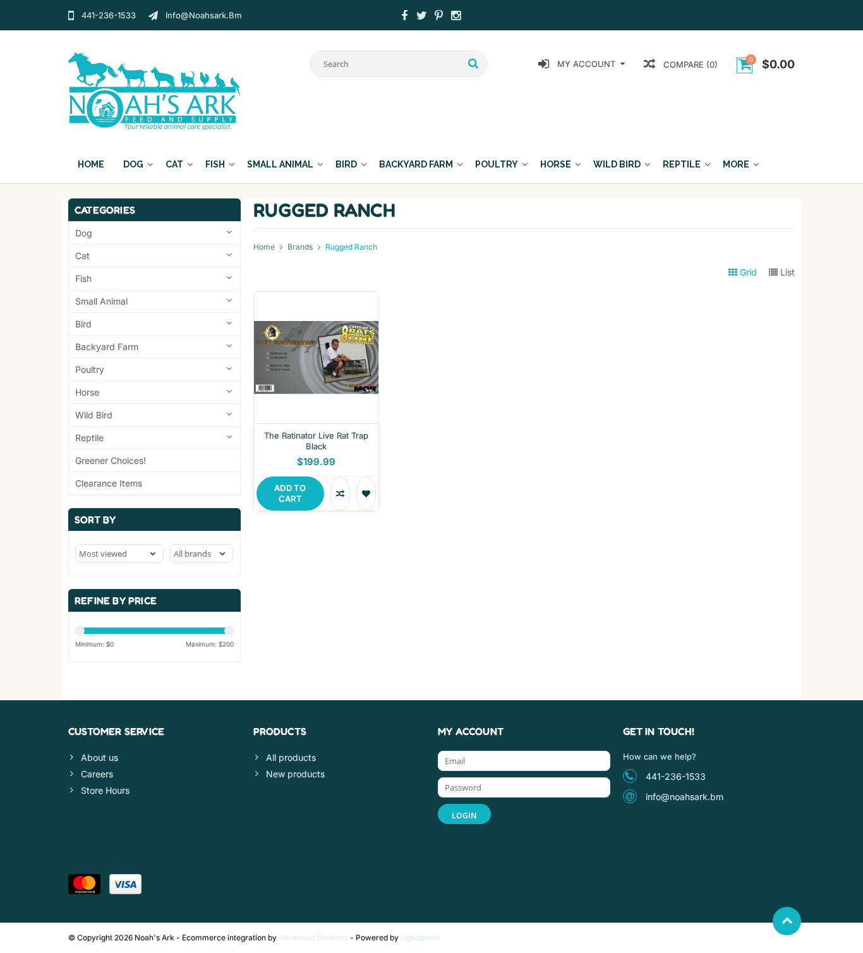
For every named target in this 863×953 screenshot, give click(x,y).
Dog (133, 164)
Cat (174, 164)
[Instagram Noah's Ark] (455, 17)
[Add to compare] (340, 493)
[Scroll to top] (787, 921)
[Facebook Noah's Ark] (404, 17)
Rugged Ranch (351, 247)
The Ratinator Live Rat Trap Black (316, 440)
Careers (97, 773)
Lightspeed (420, 937)
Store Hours (105, 790)
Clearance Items (108, 483)
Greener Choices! (110, 460)
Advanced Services (313, 937)
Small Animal (280, 164)
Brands (300, 247)
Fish (215, 164)
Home (91, 164)
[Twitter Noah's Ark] (421, 17)
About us (99, 757)
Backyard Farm (416, 164)
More (736, 164)
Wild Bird (617, 164)
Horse (555, 164)
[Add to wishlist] (366, 493)
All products (291, 757)
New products (295, 773)
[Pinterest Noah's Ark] (438, 17)
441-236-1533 (676, 776)
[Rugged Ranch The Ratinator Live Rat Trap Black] (316, 298)
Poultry (496, 164)
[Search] (473, 64)
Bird (346, 164)
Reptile (682, 164)
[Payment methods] (84, 884)
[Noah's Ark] (154, 90)
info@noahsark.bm (684, 796)
